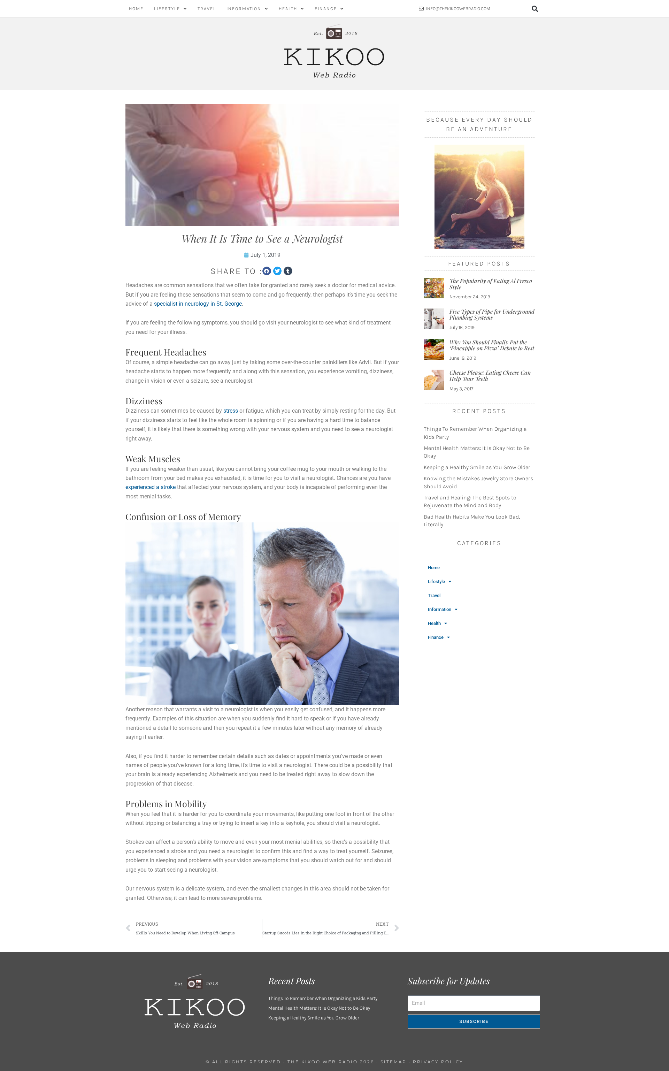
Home (136, 8)
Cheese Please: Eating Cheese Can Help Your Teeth (490, 375)
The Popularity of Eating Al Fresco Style (490, 284)
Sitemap (393, 1061)
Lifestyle (167, 8)
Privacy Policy (438, 1061)
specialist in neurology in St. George (198, 303)
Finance (326, 8)
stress (230, 410)
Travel (207, 8)
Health (288, 8)
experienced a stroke (150, 487)
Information (243, 8)
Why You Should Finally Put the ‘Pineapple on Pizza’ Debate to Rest (491, 345)
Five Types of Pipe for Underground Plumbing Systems (492, 314)
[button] (535, 9)
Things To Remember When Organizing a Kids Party (322, 998)
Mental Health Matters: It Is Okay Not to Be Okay (319, 1008)
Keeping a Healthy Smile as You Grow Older (477, 467)
